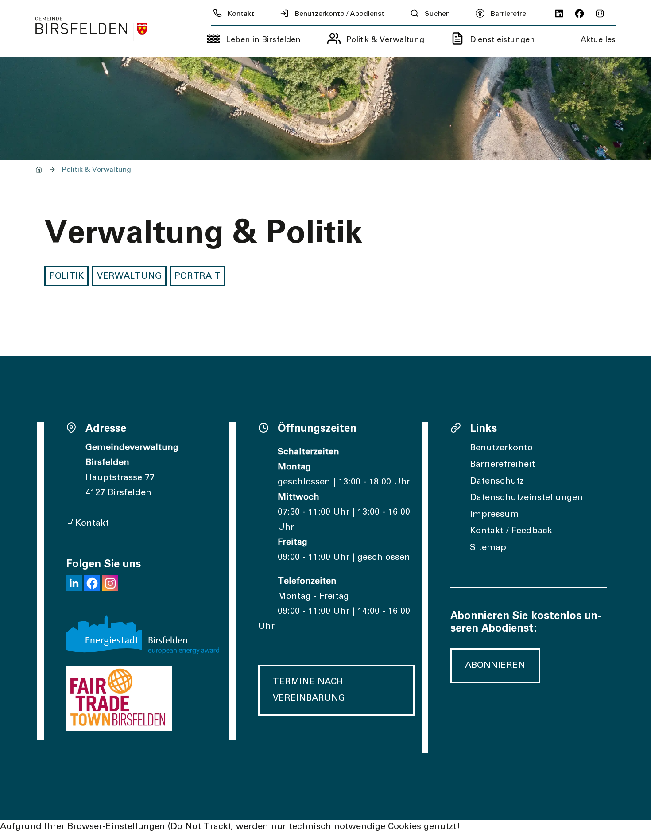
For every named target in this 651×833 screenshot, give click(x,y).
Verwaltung (129, 275)
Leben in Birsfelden (263, 40)
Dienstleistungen (502, 40)
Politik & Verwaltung (385, 40)
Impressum (494, 514)
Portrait (197, 275)
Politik (66, 275)
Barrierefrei (509, 13)
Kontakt (241, 13)
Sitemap (488, 547)
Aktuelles (598, 40)
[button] (74, 583)
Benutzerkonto (501, 447)
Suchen (437, 13)
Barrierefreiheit (502, 464)
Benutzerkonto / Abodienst (339, 13)
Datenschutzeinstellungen (526, 497)
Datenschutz (497, 481)
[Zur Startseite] (91, 29)
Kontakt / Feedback (511, 530)
